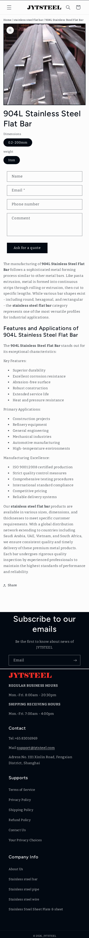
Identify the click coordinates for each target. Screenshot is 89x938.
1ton (11, 160)
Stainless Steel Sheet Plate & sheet (36, 909)
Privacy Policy (20, 800)
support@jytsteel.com (36, 748)
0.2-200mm (17, 142)
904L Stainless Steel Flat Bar (64, 19)
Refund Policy (20, 820)
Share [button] (12, 585)
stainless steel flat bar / (29, 19)
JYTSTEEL (50, 935)
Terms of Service (22, 790)
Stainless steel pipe (24, 889)
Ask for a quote (27, 248)
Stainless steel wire (24, 899)
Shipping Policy (21, 810)
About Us (16, 869)
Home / (8, 19)
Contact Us (17, 830)
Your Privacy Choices (25, 840)
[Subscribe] (75, 660)
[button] (9, 7)
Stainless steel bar (23, 879)
